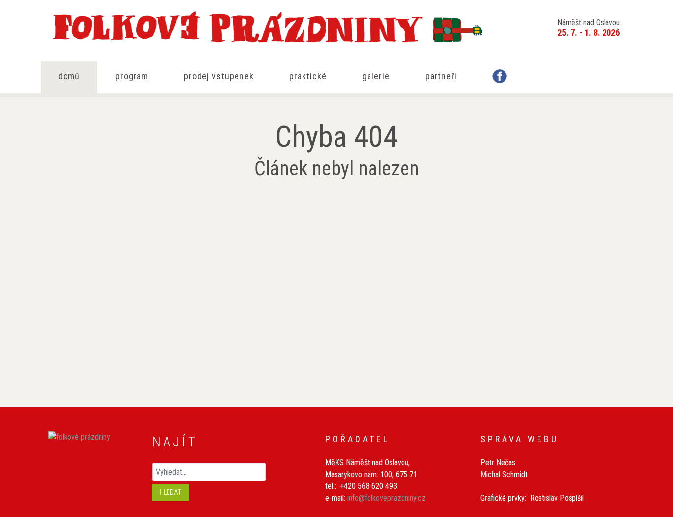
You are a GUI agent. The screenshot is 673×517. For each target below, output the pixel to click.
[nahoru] (650, 456)
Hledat (170, 492)
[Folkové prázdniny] (247, 24)
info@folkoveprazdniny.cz (386, 498)
